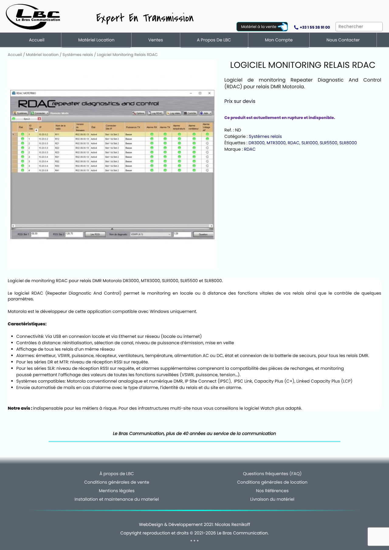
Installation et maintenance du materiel (116, 499)
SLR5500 (328, 143)
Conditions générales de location (272, 482)
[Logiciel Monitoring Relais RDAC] (112, 164)
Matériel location (96, 40)
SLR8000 (348, 143)
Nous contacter (343, 40)
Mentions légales (117, 491)
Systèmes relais (78, 55)
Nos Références (272, 491)
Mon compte (279, 40)
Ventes (155, 40)
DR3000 (257, 143)
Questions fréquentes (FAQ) (272, 474)
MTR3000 (276, 143)
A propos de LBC (214, 40)
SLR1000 (309, 143)
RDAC (294, 143)
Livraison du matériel (272, 499)
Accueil (36, 40)
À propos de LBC (116, 474)
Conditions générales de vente (116, 482)
